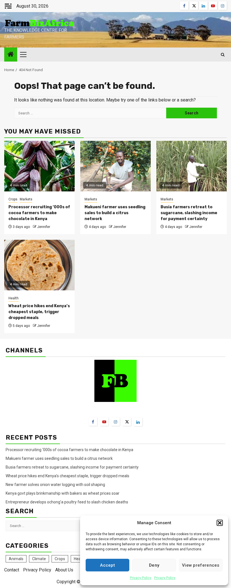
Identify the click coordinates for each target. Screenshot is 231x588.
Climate (39, 559)
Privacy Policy (140, 578)
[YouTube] (104, 421)
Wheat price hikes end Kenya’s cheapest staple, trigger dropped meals (39, 312)
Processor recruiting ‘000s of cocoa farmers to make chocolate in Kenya (39, 213)
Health (13, 298)
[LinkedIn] (138, 422)
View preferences (200, 565)
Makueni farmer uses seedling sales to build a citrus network (115, 213)
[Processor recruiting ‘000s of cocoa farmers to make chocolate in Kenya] (39, 166)
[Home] (11, 55)
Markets (26, 199)
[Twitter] (127, 421)
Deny (154, 565)
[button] (220, 523)
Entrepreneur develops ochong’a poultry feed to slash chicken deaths (67, 502)
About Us (64, 570)
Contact (11, 570)
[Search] (222, 54)
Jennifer (43, 227)
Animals (16, 559)
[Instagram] (115, 421)
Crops (12, 199)
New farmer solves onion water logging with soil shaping (55, 484)
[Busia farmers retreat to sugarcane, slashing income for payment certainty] (191, 166)
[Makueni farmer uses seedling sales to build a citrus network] (115, 166)
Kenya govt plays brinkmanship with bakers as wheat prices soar (62, 493)
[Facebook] (93, 421)
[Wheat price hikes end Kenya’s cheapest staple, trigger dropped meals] (39, 265)
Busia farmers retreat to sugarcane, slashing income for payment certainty (189, 213)
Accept (107, 565)
